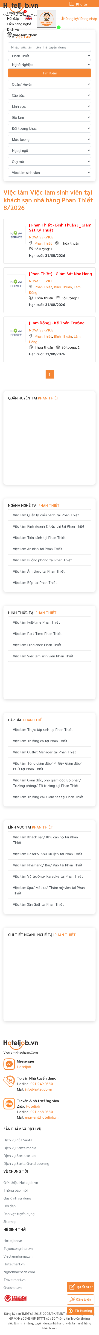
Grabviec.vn (12, 1287)
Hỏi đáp (13, 18)
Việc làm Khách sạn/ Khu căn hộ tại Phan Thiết (45, 839)
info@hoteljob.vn (38, 1089)
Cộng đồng (15, 12)
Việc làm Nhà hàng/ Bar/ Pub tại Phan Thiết (47, 865)
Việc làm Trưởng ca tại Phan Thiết (40, 740)
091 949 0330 (41, 1083)
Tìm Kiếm (49, 73)
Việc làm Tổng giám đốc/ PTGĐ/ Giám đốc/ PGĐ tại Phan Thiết (47, 766)
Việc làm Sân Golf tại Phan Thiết (38, 904)
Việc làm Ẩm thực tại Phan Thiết (39, 571)
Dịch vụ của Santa (17, 1139)
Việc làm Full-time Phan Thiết (36, 622)
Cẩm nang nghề (19, 23)
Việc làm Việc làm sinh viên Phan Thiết (43, 655)
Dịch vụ (13, 29)
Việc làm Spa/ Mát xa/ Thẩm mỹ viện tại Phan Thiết (49, 890)
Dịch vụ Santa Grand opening (26, 1163)
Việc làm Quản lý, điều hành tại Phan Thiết (46, 514)
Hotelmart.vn (14, 1263)
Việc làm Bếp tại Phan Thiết (35, 582)
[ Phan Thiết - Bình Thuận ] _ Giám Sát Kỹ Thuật (60, 227)
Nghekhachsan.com (19, 1271)
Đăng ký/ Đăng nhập (80, 18)
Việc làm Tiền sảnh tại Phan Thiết (39, 537)
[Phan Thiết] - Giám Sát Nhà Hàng (60, 273)
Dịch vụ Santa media (19, 1147)
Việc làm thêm (24, 34)
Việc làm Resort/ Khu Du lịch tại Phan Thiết (47, 853)
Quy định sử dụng (17, 1198)
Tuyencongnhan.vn (18, 1248)
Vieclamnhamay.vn (17, 1256)
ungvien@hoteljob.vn (41, 1117)
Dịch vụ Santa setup (19, 1155)
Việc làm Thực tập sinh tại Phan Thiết (43, 729)
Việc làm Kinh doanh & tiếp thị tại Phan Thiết (48, 526)
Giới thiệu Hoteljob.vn (20, 1182)
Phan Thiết (43, 243)
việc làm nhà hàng (20, 1323)
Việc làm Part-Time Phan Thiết (37, 633)
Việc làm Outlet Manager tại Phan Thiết (44, 752)
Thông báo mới (15, 1190)
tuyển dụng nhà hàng (49, 1323)
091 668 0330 (41, 1111)
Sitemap (10, 1221)
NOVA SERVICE (41, 237)
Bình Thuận (63, 286)
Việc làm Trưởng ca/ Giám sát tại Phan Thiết (48, 796)
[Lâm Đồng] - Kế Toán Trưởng (56, 322)
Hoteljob (24, 1066)
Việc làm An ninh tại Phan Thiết (37, 548)
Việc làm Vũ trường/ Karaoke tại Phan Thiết (48, 876)
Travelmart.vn (14, 1279)
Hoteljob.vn (12, 1240)
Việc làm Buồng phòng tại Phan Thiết (42, 559)
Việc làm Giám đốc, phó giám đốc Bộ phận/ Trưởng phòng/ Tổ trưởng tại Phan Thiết (47, 783)
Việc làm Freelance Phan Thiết (37, 644)
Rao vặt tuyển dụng (19, 1213)
